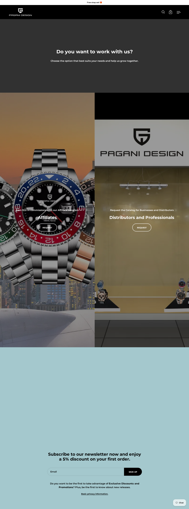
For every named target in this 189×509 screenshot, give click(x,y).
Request (142, 227)
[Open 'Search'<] (163, 12)
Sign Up (133, 472)
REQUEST (47, 227)
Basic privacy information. (94, 494)
